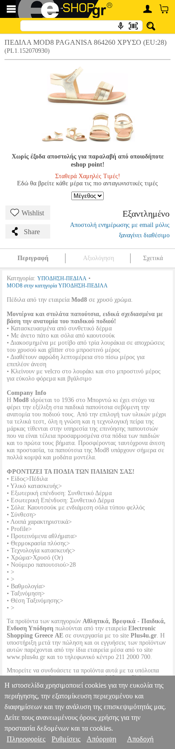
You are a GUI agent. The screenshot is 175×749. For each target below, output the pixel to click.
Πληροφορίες (26, 739)
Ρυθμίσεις (66, 739)
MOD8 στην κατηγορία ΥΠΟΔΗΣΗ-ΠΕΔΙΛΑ (57, 285)
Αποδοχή (140, 739)
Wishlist (33, 213)
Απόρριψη (101, 739)
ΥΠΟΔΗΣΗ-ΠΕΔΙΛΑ (62, 278)
